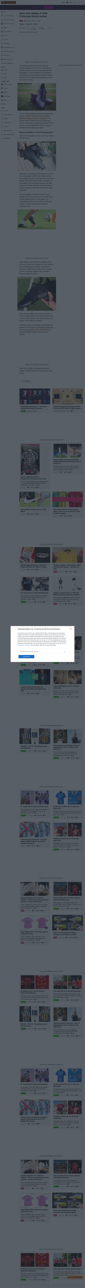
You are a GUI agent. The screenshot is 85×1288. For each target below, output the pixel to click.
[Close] (71, 629)
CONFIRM (26, 656)
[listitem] (42, 651)
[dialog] (42, 644)
